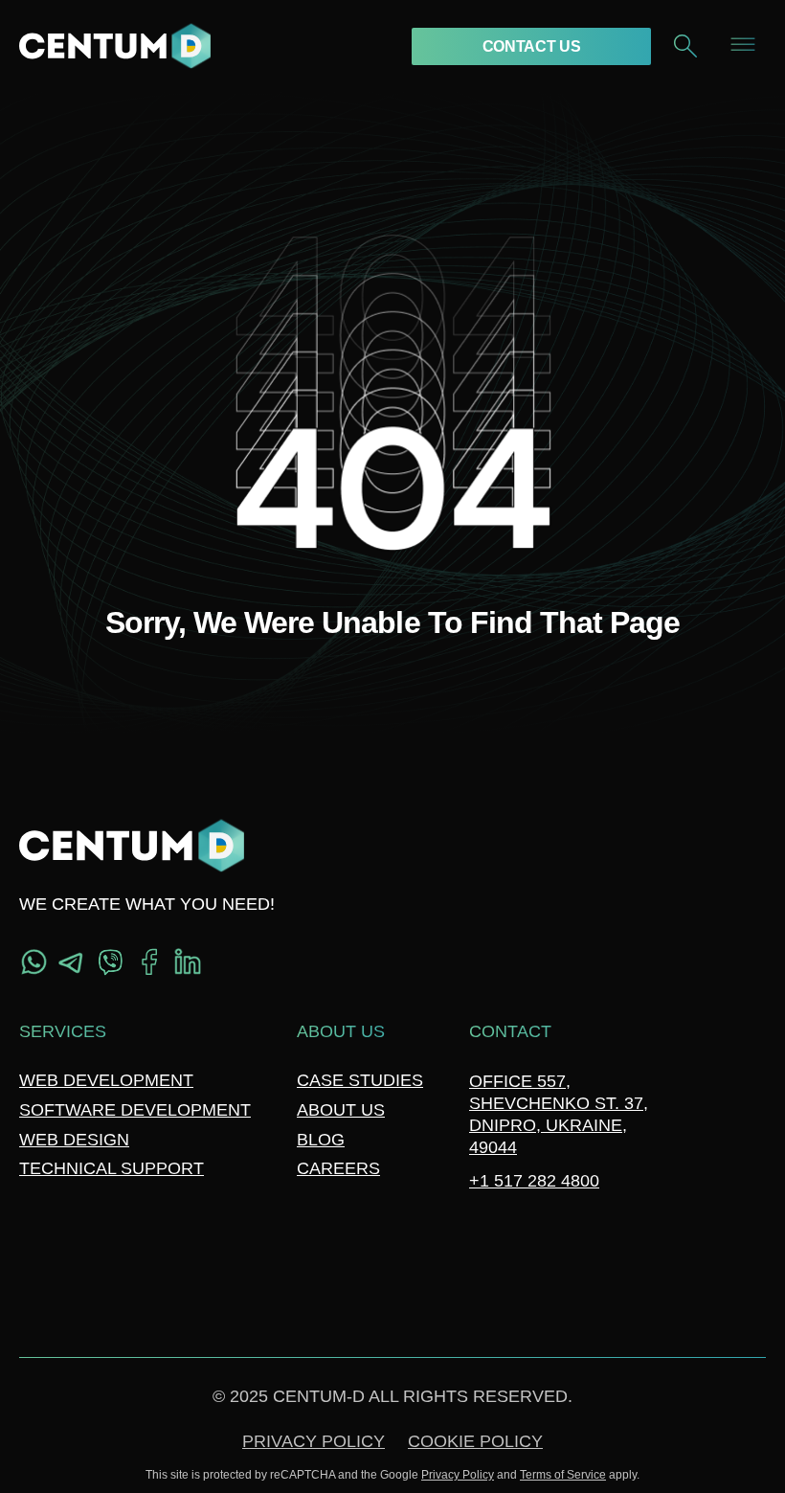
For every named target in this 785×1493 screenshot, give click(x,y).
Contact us (531, 46)
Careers (338, 1168)
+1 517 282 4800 (534, 1180)
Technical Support (111, 1168)
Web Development (106, 1080)
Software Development (135, 1110)
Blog (321, 1139)
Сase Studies (360, 1080)
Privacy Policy (313, 1441)
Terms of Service (563, 1475)
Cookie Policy (475, 1441)
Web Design (74, 1139)
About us (341, 1110)
